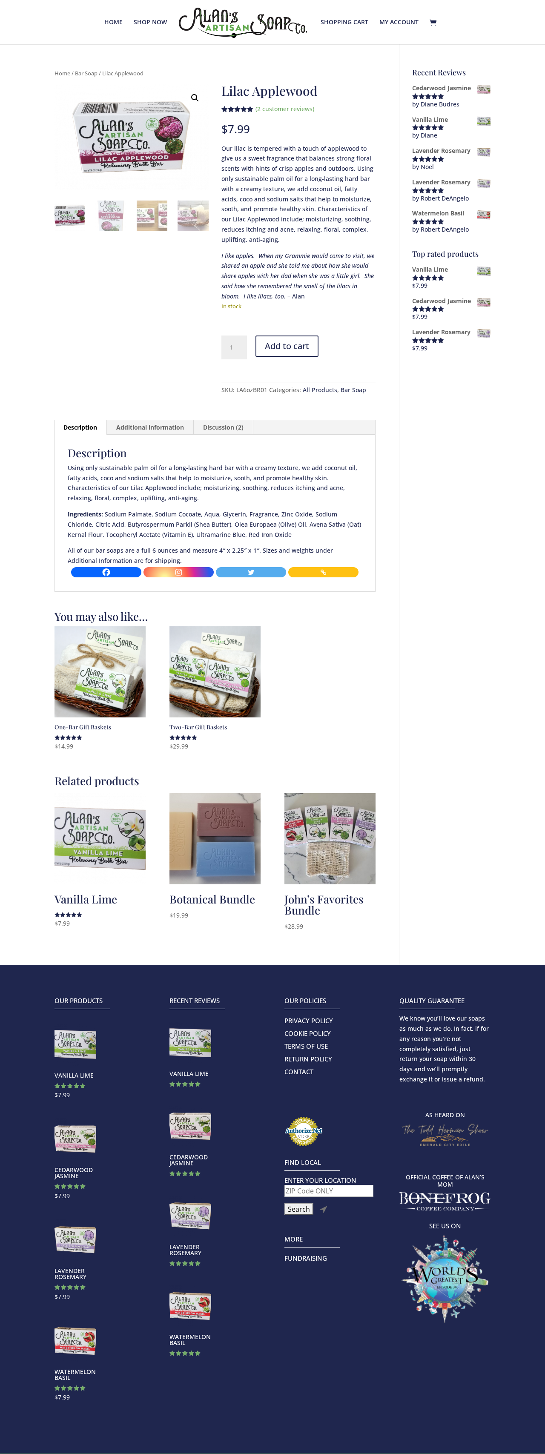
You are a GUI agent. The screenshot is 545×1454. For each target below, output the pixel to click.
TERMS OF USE (306, 1046)
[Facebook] (106, 572)
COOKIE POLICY (307, 1034)
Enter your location (320, 1180)
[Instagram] (178, 572)
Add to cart (287, 346)
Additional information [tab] (150, 427)
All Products (320, 390)
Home (62, 73)
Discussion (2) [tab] (223, 427)
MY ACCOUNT (399, 22)
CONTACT (298, 1072)
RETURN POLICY (308, 1059)
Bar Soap (86, 73)
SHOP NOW (150, 22)
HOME (113, 22)
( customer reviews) (284, 109)
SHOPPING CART (344, 22)
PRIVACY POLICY (308, 1021)
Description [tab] (80, 427)
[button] (195, 98)
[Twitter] (251, 572)
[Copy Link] (323, 572)
